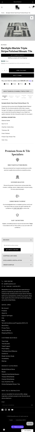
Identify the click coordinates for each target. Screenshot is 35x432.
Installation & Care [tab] (30, 96)
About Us (4, 313)
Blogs (3, 320)
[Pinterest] (9, 410)
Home (2, 12)
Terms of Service (6, 330)
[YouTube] (12, 410)
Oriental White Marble (8, 379)
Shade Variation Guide (8, 356)
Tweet (14, 83)
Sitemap (4, 361)
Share (7, 83)
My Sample (27, 430)
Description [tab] (4, 97)
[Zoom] (31, 17)
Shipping (3, 63)
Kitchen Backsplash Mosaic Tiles (11, 384)
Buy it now (17, 75)
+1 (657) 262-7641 (17, 208)
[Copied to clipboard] (30, 84)
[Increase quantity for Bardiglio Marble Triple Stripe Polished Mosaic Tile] (7, 70)
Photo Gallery (5, 348)
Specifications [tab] (11, 97)
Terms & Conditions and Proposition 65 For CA (15, 323)
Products (4, 310)
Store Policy (5, 325)
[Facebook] (2, 410)
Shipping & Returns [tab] (24, 96)
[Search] (29, 7)
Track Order (5, 341)
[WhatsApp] (26, 84)
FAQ (3, 318)
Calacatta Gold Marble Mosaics (10, 374)
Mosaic (4, 372)
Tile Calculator (6, 343)
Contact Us (5, 353)
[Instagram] (6, 410)
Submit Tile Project (7, 315)
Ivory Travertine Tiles (7, 381)
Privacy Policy (6, 328)
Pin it (21, 83)
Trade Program (6, 346)
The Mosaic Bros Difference (9, 351)
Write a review (13, 249)
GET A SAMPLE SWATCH (17, 55)
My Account (5, 308)
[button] (2, 2)
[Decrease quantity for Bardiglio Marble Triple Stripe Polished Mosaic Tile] (2, 70)
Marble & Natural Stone (8, 369)
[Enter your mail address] (31, 405)
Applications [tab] (17, 97)
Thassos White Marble (8, 376)
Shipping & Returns (7, 333)
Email (3, 402)
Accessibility (5, 358)
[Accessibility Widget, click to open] (4, 429)
